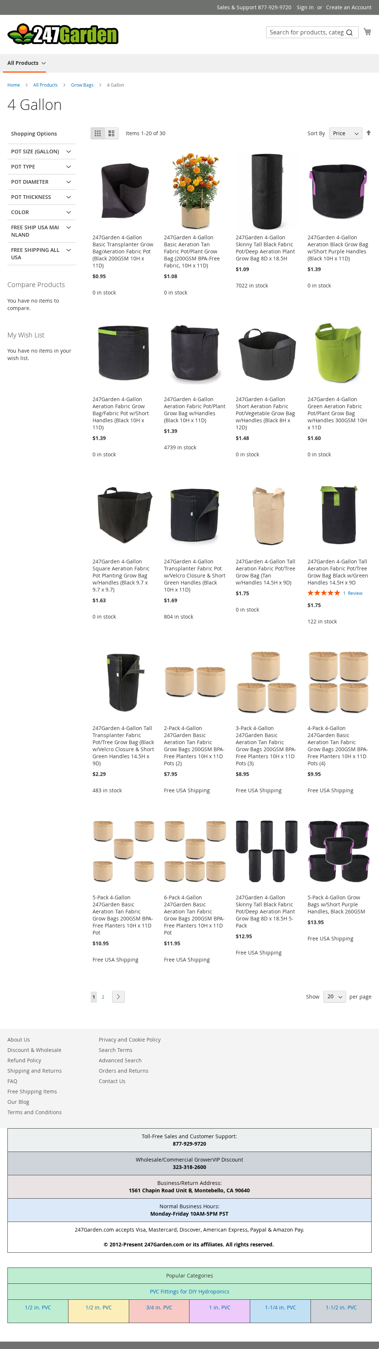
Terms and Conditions (34, 1112)
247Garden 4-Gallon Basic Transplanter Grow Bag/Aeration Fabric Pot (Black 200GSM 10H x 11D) (123, 251)
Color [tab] (20, 212)
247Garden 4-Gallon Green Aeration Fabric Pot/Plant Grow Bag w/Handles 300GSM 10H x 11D (337, 413)
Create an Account (349, 7)
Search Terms (116, 1049)
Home (14, 85)
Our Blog (18, 1101)
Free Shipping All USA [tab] (35, 253)
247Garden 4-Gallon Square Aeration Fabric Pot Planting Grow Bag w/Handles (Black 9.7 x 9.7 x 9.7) (121, 575)
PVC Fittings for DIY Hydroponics (189, 1291)
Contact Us (112, 1081)
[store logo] (62, 34)
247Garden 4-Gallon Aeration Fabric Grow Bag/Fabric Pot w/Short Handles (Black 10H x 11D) (121, 413)
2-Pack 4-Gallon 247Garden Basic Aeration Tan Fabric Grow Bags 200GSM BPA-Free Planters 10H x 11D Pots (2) (194, 746)
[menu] (189, 63)
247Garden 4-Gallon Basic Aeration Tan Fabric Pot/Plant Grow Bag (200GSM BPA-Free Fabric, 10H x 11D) (192, 251)
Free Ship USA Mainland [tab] (35, 231)
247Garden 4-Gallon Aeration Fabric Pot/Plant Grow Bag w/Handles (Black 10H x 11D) (194, 410)
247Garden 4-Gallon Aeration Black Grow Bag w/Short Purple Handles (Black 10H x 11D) (338, 248)
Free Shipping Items (32, 1091)
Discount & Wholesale (34, 1049)
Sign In (305, 7)
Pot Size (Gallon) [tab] (35, 151)
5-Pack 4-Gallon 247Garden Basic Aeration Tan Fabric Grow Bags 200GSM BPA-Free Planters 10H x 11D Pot (123, 915)
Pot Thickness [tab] (31, 196)
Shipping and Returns (34, 1070)
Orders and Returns (123, 1070)
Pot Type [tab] (23, 166)
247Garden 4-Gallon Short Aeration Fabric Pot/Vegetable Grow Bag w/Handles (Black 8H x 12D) (265, 413)
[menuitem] (24, 63)
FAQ (12, 1081)
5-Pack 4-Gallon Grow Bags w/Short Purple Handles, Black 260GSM (336, 904)
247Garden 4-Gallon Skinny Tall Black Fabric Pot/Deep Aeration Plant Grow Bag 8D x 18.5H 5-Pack (265, 911)
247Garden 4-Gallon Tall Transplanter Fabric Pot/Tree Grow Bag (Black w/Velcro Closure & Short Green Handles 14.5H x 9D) (123, 746)
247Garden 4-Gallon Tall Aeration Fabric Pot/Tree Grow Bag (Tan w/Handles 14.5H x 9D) (265, 572)
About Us (18, 1039)
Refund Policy (24, 1060)
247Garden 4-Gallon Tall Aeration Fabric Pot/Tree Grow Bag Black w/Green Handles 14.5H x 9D (338, 572)
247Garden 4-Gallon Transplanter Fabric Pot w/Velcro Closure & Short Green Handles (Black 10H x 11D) (194, 575)
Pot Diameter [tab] (29, 181)
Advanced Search (120, 1060)
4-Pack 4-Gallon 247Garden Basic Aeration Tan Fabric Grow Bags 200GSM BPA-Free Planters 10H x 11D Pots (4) (338, 746)
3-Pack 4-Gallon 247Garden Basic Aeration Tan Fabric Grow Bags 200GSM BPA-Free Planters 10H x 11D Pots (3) (266, 746)
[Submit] (349, 32)
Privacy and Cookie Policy (130, 1039)
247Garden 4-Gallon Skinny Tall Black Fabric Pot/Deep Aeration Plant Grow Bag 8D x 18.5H (265, 248)
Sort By (316, 133)
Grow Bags (83, 85)
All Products (46, 85)
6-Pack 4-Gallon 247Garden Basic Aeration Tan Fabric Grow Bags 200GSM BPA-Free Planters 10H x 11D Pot (194, 915)
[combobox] (312, 32)
